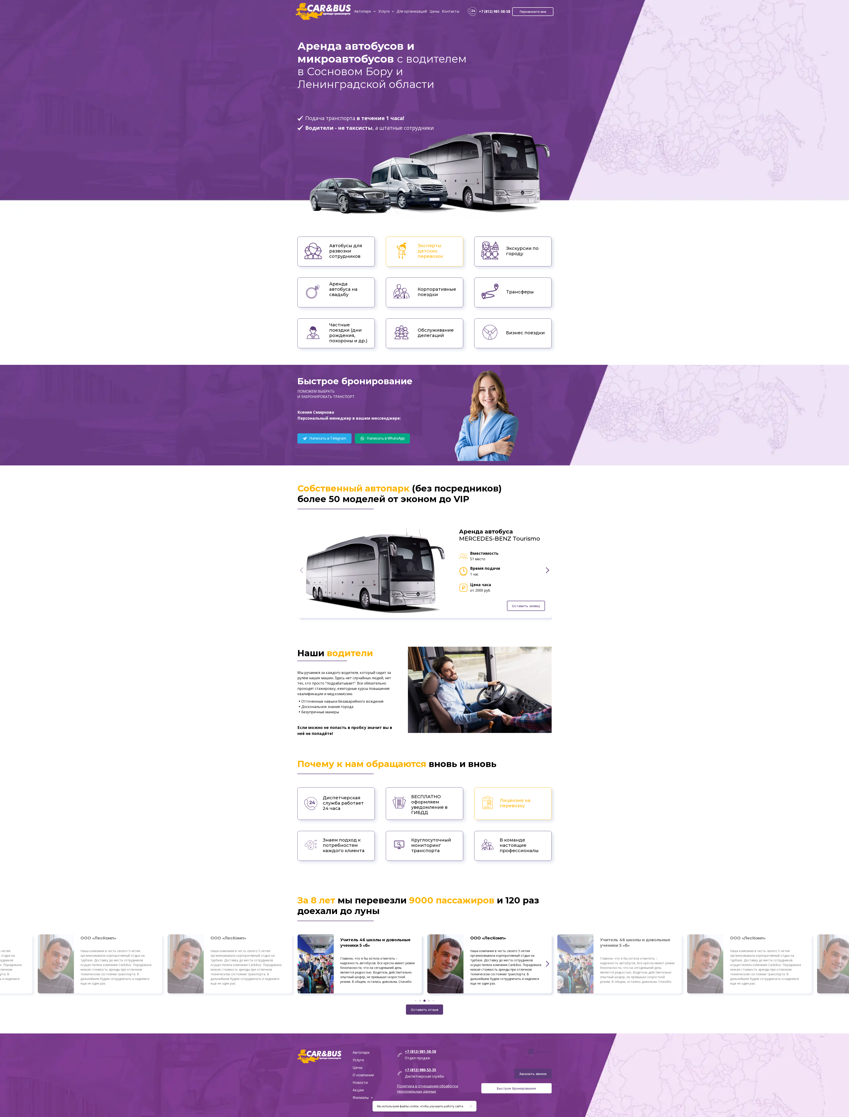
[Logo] (323, 11)
